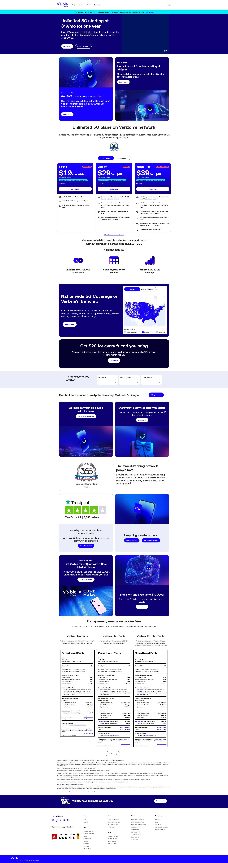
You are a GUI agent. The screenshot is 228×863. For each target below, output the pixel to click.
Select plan (75, 189)
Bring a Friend (112, 843)
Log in (169, 5)
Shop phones (156, 395)
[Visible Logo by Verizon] (62, 5)
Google (86, 841)
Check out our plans (113, 819)
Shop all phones (88, 831)
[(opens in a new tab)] (65, 843)
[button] (90, 40)
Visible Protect (135, 829)
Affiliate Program (160, 829)
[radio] (106, 158)
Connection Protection (161, 827)
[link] (107, 380)
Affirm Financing (136, 834)
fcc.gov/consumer (88, 733)
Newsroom (158, 824)
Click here (66, 689)
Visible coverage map (114, 822)
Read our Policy (88, 717)
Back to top (113, 754)
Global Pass (111, 827)
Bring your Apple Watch (137, 822)
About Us (157, 819)
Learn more (136, 244)
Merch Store (87, 848)
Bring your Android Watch (138, 824)
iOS (85, 819)
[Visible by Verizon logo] (14, 859)
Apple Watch (87, 838)
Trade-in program (112, 838)
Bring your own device (137, 819)
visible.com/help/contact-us (112, 735)
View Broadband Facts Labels (114, 235)
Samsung (86, 843)
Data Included (66, 711)
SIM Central (134, 839)
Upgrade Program (113, 836)
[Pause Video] (165, 51)
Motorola (86, 846)
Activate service (135, 832)
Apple (85, 836)
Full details (62, 183)
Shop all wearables (89, 833)
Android (86, 822)
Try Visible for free (113, 824)
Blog (156, 822)
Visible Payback (112, 841)
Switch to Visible (135, 827)
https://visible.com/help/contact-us (78, 725)
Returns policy (135, 837)
